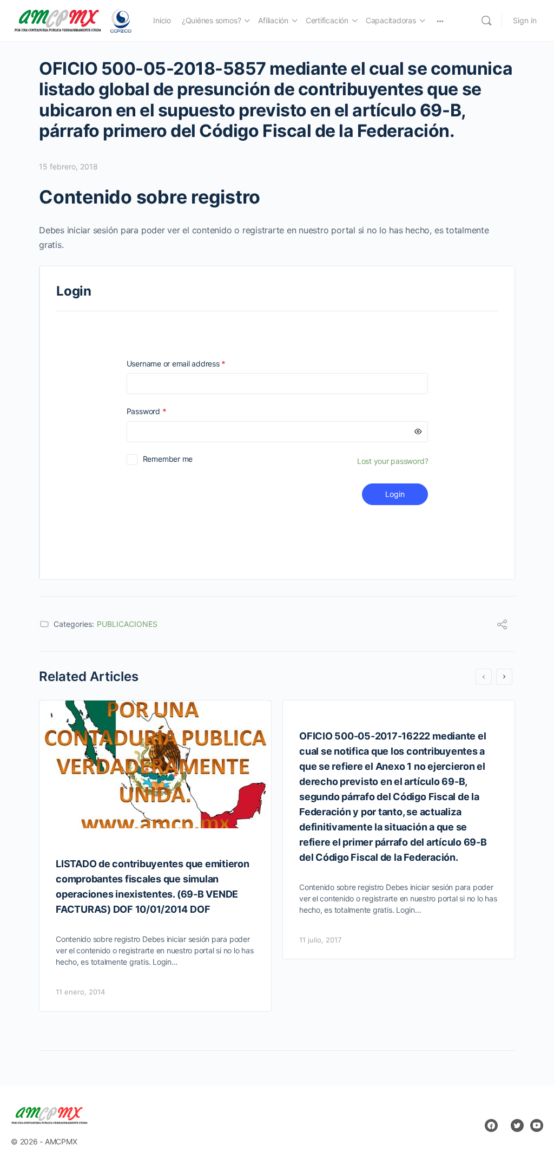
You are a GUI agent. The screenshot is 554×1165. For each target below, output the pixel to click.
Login (395, 494)
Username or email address (191, 363)
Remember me (168, 458)
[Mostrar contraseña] (418, 431)
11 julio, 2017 (320, 939)
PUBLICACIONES (127, 624)
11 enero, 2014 (80, 991)
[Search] (486, 20)
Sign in (525, 20)
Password (162, 411)
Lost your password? (392, 461)
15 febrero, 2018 (68, 166)
